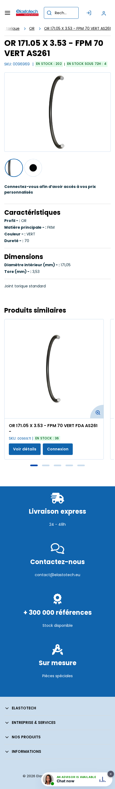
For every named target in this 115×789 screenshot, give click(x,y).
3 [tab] (57, 465)
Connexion (57, 449)
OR (31, 28)
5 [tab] (81, 465)
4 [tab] (69, 465)
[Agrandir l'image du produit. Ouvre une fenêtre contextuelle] (96, 411)
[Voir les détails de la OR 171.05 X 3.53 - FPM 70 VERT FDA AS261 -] (54, 368)
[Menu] (7, 13)
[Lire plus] (57, 536)
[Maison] (27, 13)
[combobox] (61, 13)
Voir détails (24, 449)
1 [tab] (34, 465)
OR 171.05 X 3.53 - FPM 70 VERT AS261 (77, 28)
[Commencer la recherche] (49, 13)
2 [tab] (46, 465)
